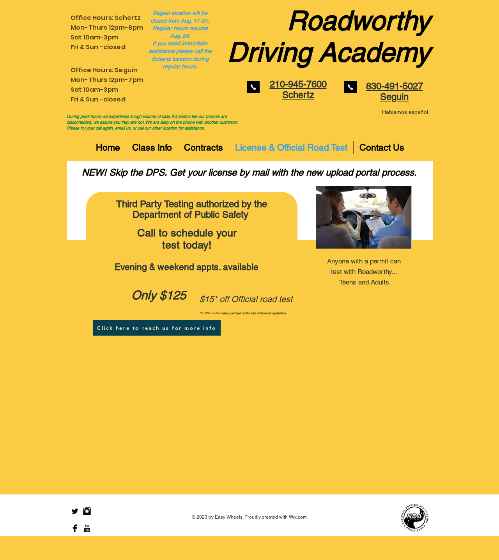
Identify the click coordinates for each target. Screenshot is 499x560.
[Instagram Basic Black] (87, 511)
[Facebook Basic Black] (75, 528)
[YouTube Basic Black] (87, 528)
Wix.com (298, 517)
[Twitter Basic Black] (75, 511)
